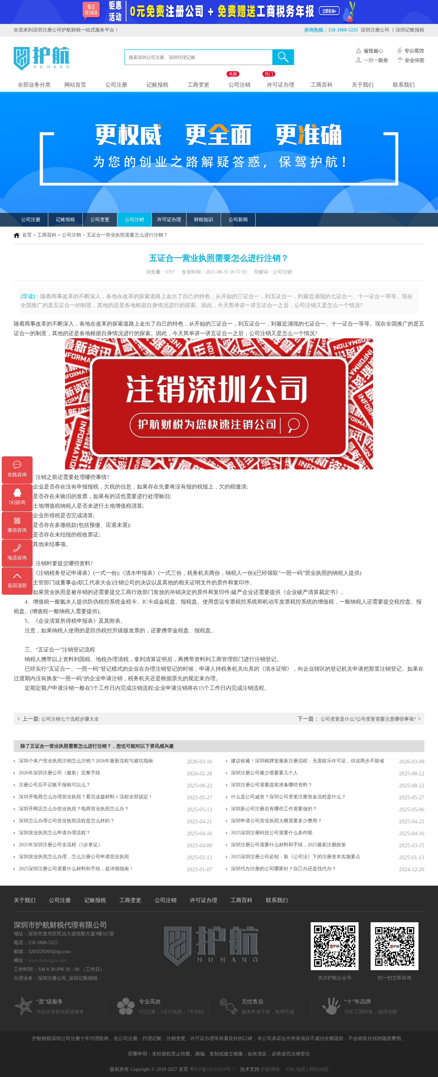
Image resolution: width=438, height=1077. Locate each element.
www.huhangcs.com (47, 960)
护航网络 (270, 1069)
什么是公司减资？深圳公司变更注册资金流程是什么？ (288, 796)
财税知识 (203, 219)
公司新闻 (238, 219)
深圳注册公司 (375, 30)
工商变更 (198, 85)
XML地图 (295, 1069)
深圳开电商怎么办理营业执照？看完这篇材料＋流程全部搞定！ (86, 796)
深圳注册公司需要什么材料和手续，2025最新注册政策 (288, 844)
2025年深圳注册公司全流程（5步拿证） (61, 844)
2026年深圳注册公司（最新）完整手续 (59, 772)
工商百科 (322, 85)
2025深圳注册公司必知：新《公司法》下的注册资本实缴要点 (295, 856)
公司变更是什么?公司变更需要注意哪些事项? (368, 719)
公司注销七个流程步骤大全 (70, 719)
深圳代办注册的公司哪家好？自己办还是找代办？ (283, 868)
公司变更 (100, 219)
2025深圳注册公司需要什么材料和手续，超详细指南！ (76, 868)
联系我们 (404, 85)
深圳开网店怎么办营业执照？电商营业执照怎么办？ (74, 808)
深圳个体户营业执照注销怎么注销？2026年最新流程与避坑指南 (86, 760)
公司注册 (116, 85)
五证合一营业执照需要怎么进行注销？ (127, 235)
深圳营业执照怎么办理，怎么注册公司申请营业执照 (74, 856)
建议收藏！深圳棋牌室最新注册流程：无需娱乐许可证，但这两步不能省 (307, 760)
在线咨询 (17, 474)
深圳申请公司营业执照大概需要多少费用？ (276, 820)
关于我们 (363, 85)
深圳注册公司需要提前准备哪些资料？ (271, 784)
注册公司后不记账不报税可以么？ (55, 784)
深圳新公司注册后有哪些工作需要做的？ (274, 808)
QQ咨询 (17, 502)
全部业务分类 (34, 85)
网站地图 (318, 1069)
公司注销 (239, 85)
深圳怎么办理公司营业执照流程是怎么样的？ (67, 820)
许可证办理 (280, 85)
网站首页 (75, 85)
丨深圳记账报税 (407, 30)
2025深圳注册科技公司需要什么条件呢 (271, 832)
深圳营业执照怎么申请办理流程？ (55, 832)
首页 (27, 235)
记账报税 (157, 85)
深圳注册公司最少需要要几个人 (264, 772)
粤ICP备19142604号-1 (212, 1069)
